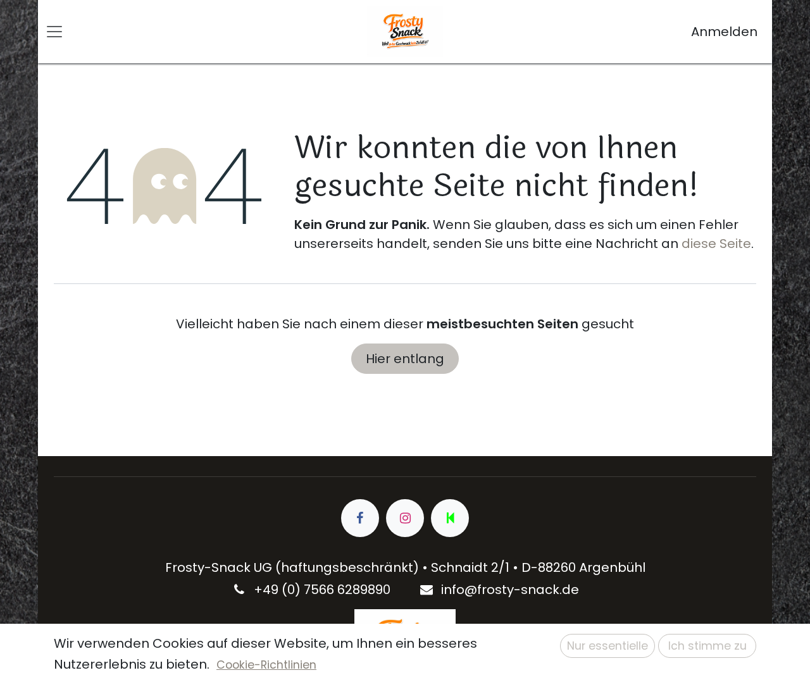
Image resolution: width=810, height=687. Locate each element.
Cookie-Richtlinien (266, 664)
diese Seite (716, 243)
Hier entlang (405, 359)
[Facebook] (360, 518)
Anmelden (724, 31)
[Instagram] (405, 518)
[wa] (450, 518)
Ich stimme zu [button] (707, 645)
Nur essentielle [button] (607, 645)
